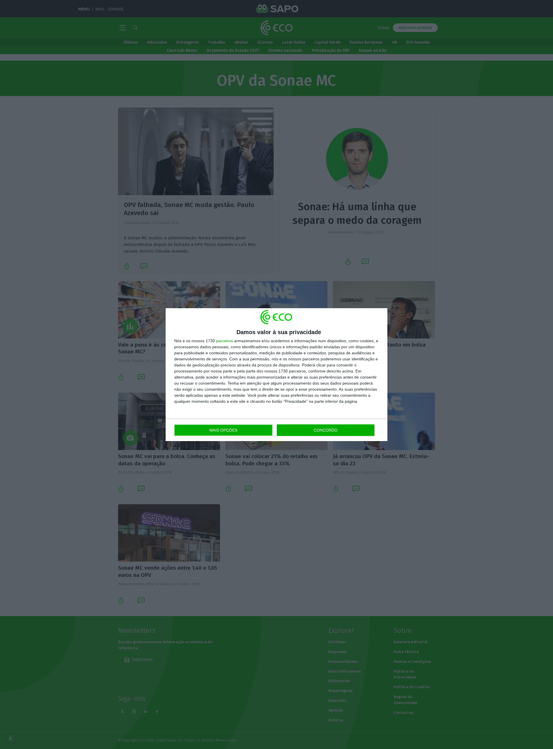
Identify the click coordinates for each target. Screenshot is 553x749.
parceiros (224, 341)
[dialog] (276, 374)
